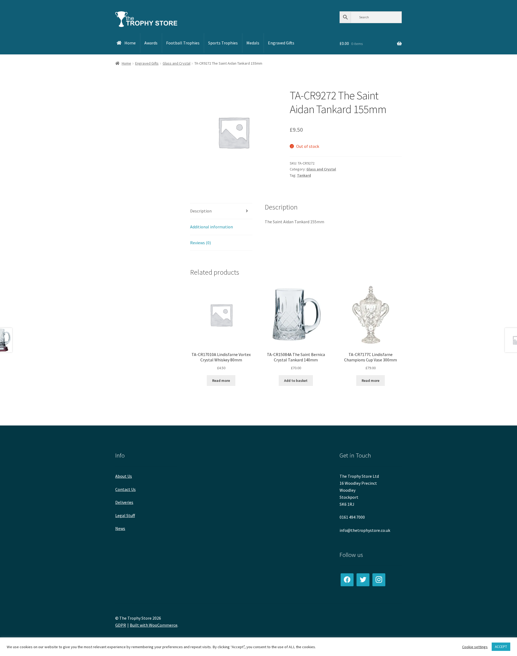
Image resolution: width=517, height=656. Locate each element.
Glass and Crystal (176, 63)
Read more (221, 380)
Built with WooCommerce (153, 625)
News (120, 528)
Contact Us (125, 489)
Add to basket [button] (296, 380)
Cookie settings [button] (475, 646)
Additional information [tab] (211, 226)
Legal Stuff (125, 515)
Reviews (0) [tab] (200, 242)
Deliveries (124, 502)
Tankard (304, 175)
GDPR (120, 625)
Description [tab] (201, 211)
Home (126, 63)
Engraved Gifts (147, 63)
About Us (123, 476)
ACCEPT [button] (501, 646)
